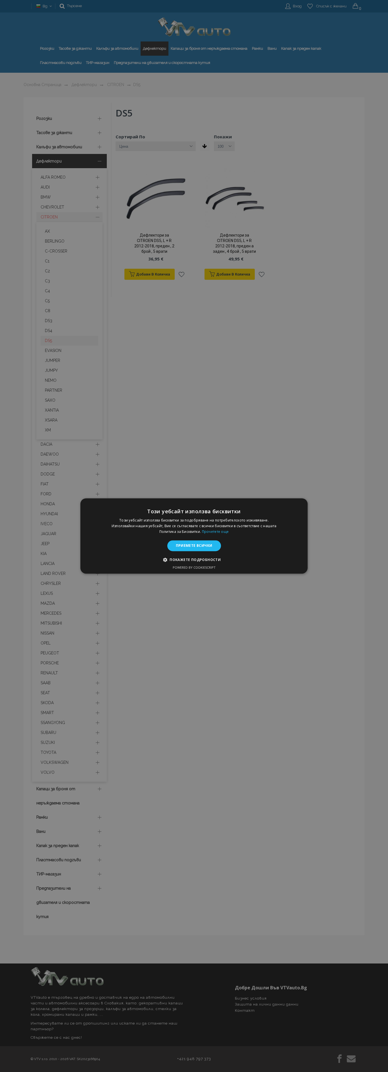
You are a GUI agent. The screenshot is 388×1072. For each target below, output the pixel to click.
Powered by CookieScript (194, 568)
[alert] (194, 536)
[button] (194, 560)
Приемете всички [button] (194, 545)
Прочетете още (215, 531)
